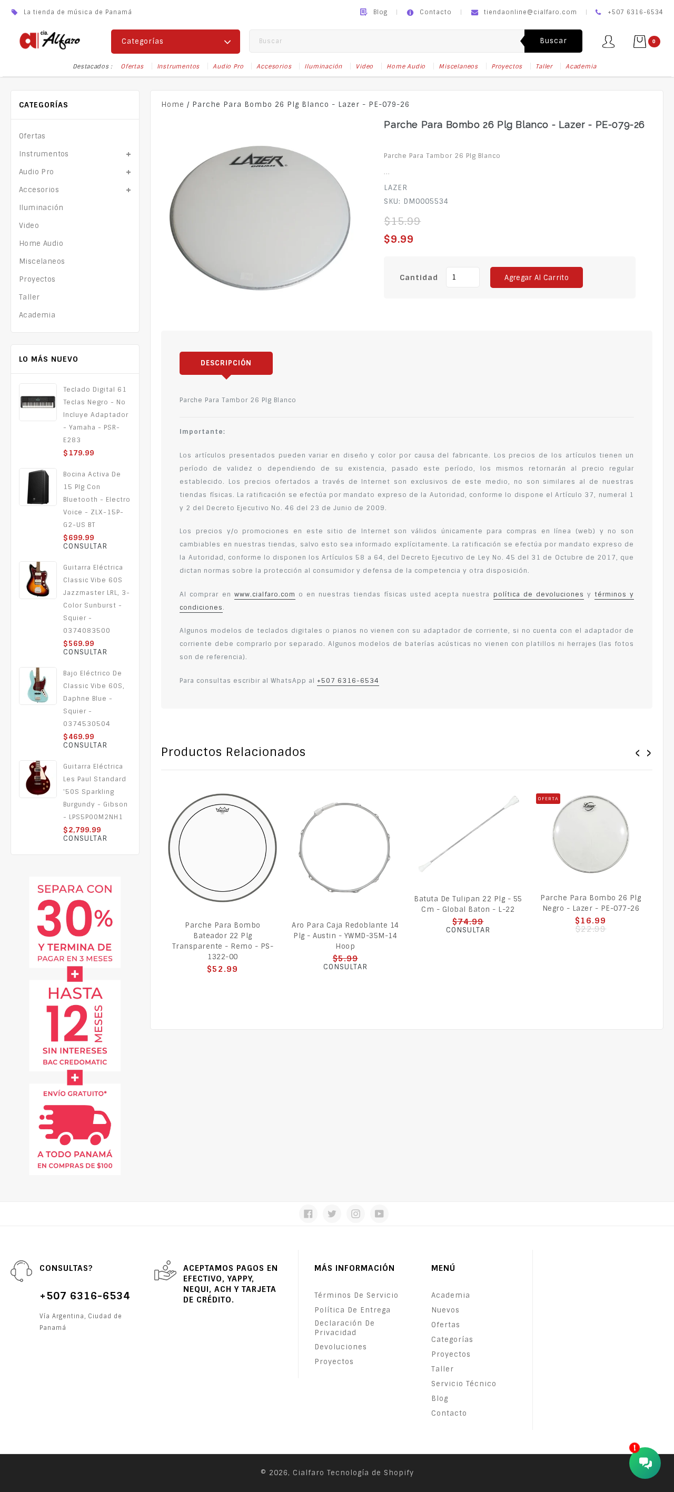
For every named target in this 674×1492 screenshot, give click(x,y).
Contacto (436, 12)
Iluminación (323, 66)
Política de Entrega (352, 1310)
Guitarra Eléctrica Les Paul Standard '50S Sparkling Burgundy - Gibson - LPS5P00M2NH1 (95, 791)
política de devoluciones (538, 594)
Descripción (226, 363)
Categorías (452, 1339)
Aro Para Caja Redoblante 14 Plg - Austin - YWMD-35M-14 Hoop (345, 936)
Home (172, 104)
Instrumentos (178, 66)
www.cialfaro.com (264, 594)
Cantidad (419, 277)
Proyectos (506, 66)
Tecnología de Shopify (370, 1472)
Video (364, 66)
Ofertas (132, 66)
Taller (544, 66)
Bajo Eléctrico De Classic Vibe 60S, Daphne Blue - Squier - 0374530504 (94, 698)
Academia (581, 66)
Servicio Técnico (464, 1383)
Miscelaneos (458, 66)
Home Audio (405, 66)
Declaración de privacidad (344, 1328)
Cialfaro (308, 1472)
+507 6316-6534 (348, 681)
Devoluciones (340, 1346)
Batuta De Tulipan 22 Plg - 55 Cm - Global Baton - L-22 (468, 904)
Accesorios (273, 66)
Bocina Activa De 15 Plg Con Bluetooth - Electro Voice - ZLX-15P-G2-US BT (97, 499)
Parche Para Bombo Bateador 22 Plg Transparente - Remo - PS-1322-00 (223, 941)
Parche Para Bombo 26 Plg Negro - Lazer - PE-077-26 (590, 903)
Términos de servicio (356, 1295)
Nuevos (445, 1310)
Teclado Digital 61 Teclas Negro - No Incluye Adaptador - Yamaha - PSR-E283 (95, 414)
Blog (380, 12)
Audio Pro (228, 66)
